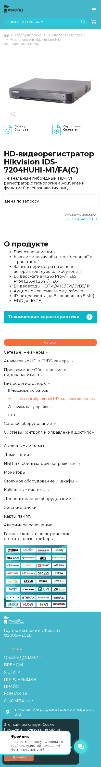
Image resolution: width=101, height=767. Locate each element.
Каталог (50, 342)
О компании (19, 701)
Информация (20, 679)
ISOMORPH (14, 649)
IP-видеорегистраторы (28, 391)
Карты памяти (18, 516)
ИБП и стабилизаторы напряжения (40, 463)
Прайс (11, 686)
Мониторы (15, 472)
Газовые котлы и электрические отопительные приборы (37, 536)
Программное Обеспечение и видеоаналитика (35, 372)
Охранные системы (24, 446)
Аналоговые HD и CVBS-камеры (37, 361)
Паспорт (21, 128)
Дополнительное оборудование (37, 498)
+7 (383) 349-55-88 (81, 219)
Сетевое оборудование (28, 423)
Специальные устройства (30, 407)
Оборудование (28, 35)
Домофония (16, 454)
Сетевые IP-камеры (24, 352)
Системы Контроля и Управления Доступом (49, 432)
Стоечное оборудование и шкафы (39, 481)
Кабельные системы (25, 490)
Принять (18, 757)
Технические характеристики (43, 316)
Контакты (15, 693)
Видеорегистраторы (67, 35)
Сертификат (72, 128)
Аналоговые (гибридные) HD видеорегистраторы (51, 399)
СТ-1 (11, 415)
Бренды (13, 665)
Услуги (12, 672)
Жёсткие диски (20, 507)
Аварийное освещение (28, 525)
